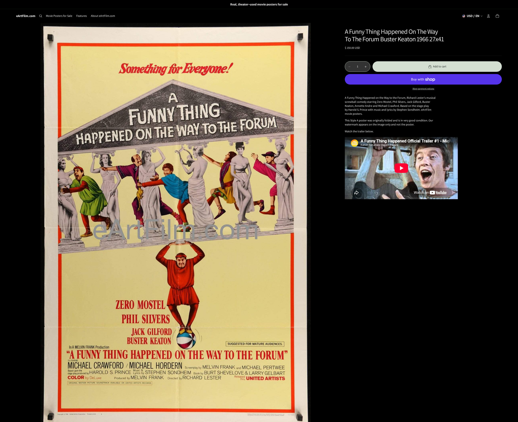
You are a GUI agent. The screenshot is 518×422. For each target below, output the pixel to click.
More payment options (423, 88)
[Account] (488, 16)
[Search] (40, 16)
